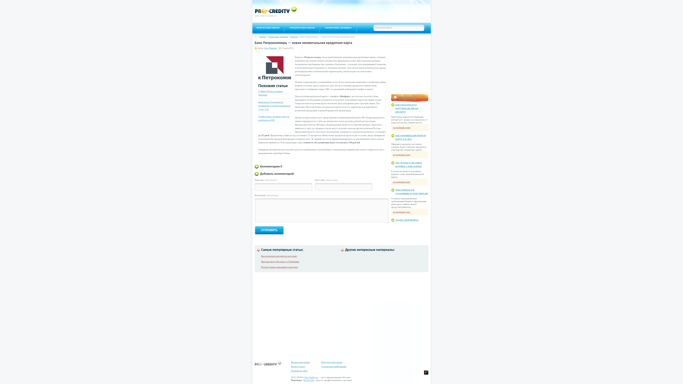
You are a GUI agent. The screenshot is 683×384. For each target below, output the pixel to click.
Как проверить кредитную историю (279, 256)
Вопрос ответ (407, 97)
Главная (262, 37)
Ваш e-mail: (326, 180)
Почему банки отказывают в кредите (279, 267)
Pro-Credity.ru (311, 377)
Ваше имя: (266, 180)
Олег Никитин (270, 48)
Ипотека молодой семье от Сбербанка (280, 261)
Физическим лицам (267, 28)
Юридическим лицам (302, 28)
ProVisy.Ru (308, 380)
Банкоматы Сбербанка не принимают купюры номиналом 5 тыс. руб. (274, 106)
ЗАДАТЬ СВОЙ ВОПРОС (407, 220)
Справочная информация (333, 366)
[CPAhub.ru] (419, 17)
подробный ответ (402, 127)
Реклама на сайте (299, 370)
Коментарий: (267, 195)
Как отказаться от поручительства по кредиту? (406, 108)
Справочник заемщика (338, 28)
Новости (294, 37)
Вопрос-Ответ (298, 366)
